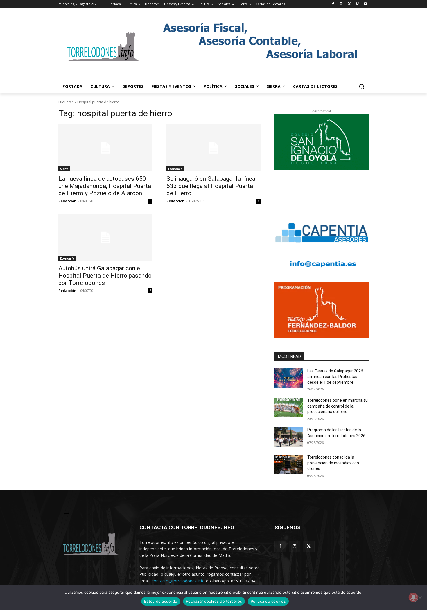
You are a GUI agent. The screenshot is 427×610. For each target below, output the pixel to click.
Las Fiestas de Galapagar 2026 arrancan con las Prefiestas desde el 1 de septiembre (335, 377)
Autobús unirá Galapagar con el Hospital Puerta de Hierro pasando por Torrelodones (105, 275)
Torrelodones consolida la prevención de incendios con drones (333, 463)
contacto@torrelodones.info (178, 581)
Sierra (64, 169)
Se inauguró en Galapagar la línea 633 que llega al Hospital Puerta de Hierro (210, 186)
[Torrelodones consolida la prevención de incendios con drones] (288, 464)
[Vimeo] (357, 4)
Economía (175, 169)
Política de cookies (268, 601)
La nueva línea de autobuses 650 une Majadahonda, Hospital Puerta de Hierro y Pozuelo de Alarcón (104, 186)
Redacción (67, 201)
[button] (362, 86)
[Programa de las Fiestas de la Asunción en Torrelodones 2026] (288, 437)
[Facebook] (333, 4)
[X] (349, 4)
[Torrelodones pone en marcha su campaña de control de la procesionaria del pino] (288, 407)
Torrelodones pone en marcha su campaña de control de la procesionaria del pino (337, 406)
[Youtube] (365, 4)
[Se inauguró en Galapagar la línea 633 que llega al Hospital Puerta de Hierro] (213, 147)
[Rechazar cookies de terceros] (420, 597)
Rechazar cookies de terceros (214, 601)
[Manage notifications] (413, 597)
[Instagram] (341, 4)
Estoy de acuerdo (160, 601)
